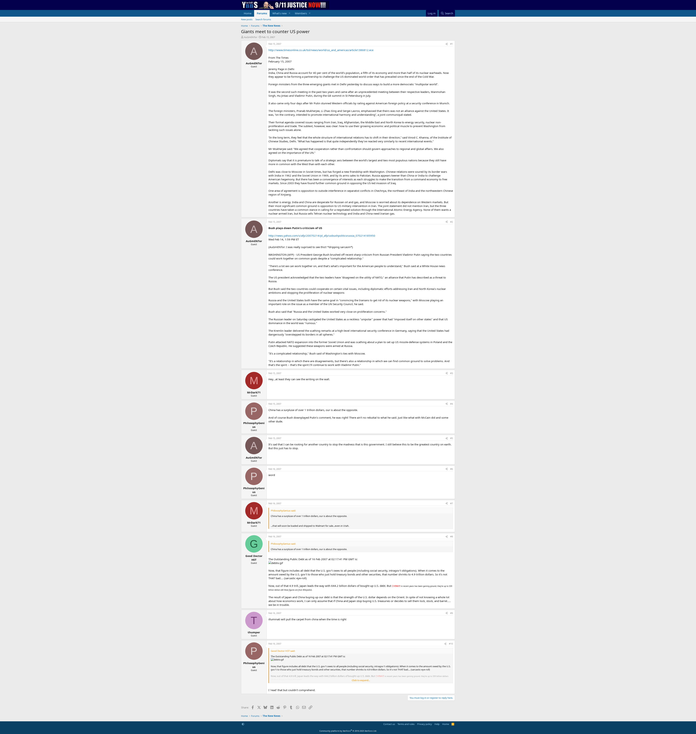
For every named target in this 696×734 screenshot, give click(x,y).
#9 (451, 613)
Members (301, 13)
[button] (289, 13)
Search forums (263, 19)
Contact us (389, 724)
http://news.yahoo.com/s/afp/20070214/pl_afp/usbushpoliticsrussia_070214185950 (321, 235)
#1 (451, 43)
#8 (451, 536)
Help (437, 724)
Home (247, 13)
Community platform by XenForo (348, 730)
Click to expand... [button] (361, 680)
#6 (451, 469)
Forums (262, 13)
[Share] (446, 44)
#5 (451, 438)
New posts (246, 19)
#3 (451, 373)
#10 (451, 643)
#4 (451, 403)
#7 (451, 503)
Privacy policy (424, 724)
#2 (451, 221)
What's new (279, 13)
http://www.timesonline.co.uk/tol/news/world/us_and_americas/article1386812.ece (320, 50)
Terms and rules (406, 724)
